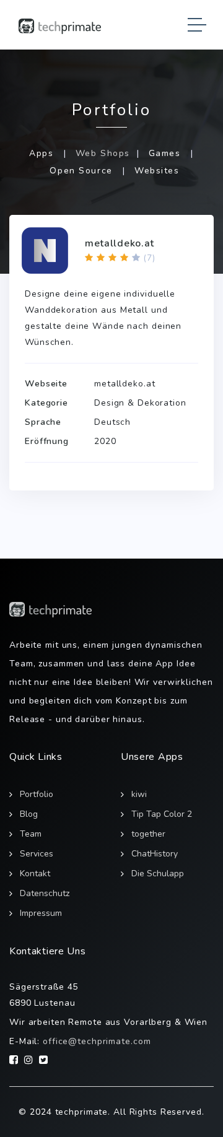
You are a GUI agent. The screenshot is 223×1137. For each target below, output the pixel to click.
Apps (41, 153)
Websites (157, 170)
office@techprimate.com (97, 1041)
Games (165, 153)
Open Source (81, 170)
